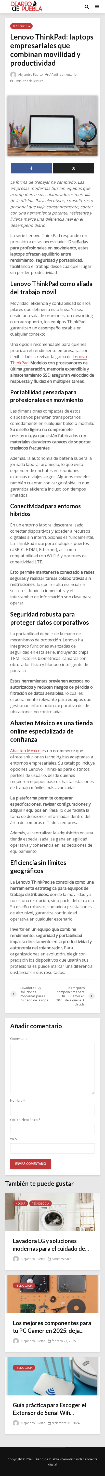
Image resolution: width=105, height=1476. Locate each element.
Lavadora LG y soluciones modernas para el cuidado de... (51, 1244)
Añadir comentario (63, 74)
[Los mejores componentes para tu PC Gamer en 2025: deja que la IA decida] (52, 1293)
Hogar (20, 1203)
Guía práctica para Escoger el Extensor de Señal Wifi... (49, 1409)
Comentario (19, 1038)
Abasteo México (25, 751)
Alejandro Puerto (30, 74)
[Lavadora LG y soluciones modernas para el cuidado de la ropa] (52, 1211)
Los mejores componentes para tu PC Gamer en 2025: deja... (52, 1326)
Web (13, 1139)
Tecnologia (21, 26)
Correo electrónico (25, 1119)
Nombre (17, 1100)
